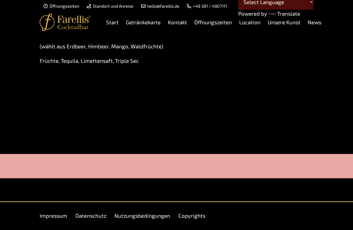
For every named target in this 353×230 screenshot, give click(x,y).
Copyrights (191, 215)
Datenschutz (90, 215)
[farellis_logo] (65, 22)
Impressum (53, 215)
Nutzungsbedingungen (142, 215)
